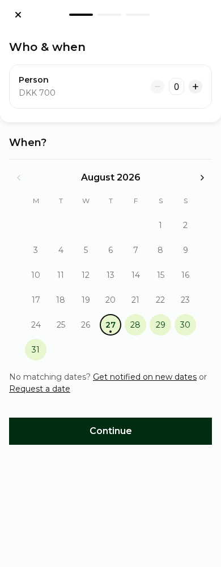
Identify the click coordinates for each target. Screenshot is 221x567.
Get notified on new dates (145, 377)
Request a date (39, 389)
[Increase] (195, 86)
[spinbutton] (176, 86)
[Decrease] (157, 86)
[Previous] (19, 178)
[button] (160, 225)
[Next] (202, 178)
